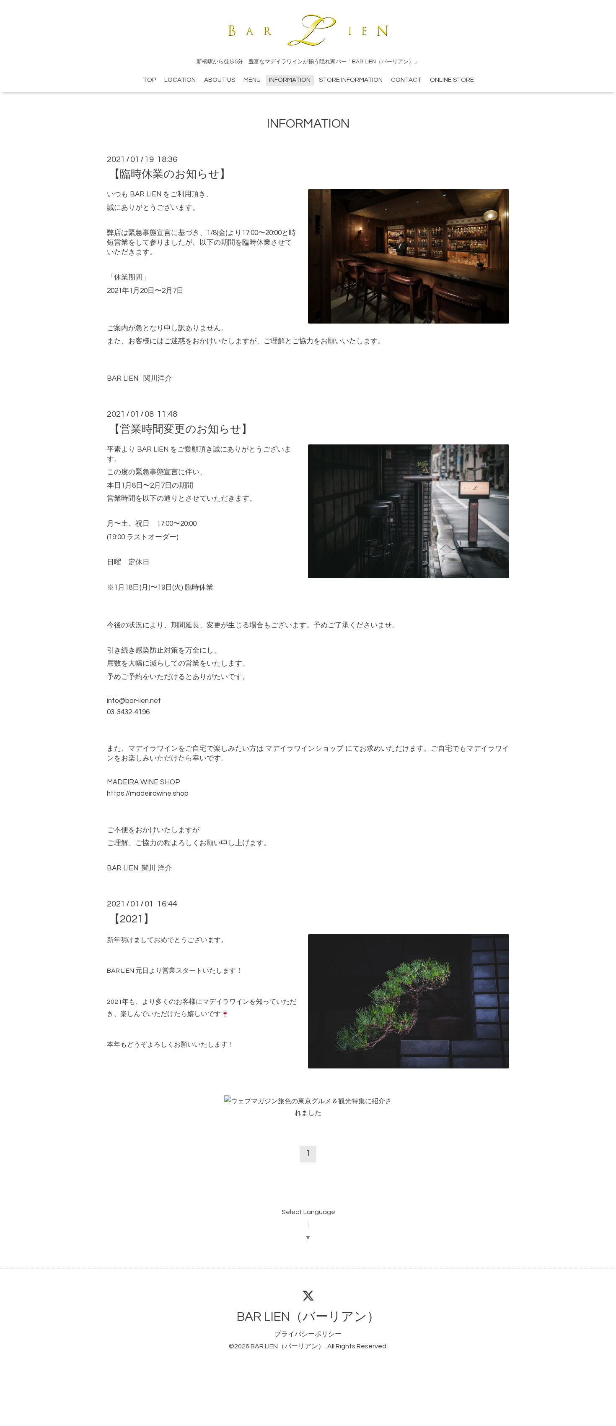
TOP (149, 80)
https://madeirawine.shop (148, 793)
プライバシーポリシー (308, 1334)
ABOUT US (219, 80)
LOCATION (180, 80)
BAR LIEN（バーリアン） (308, 1316)
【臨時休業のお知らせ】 (169, 174)
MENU (252, 80)
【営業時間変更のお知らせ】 (180, 428)
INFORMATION (290, 80)
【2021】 (131, 918)
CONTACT (406, 80)
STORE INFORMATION (351, 80)
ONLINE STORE (452, 80)
